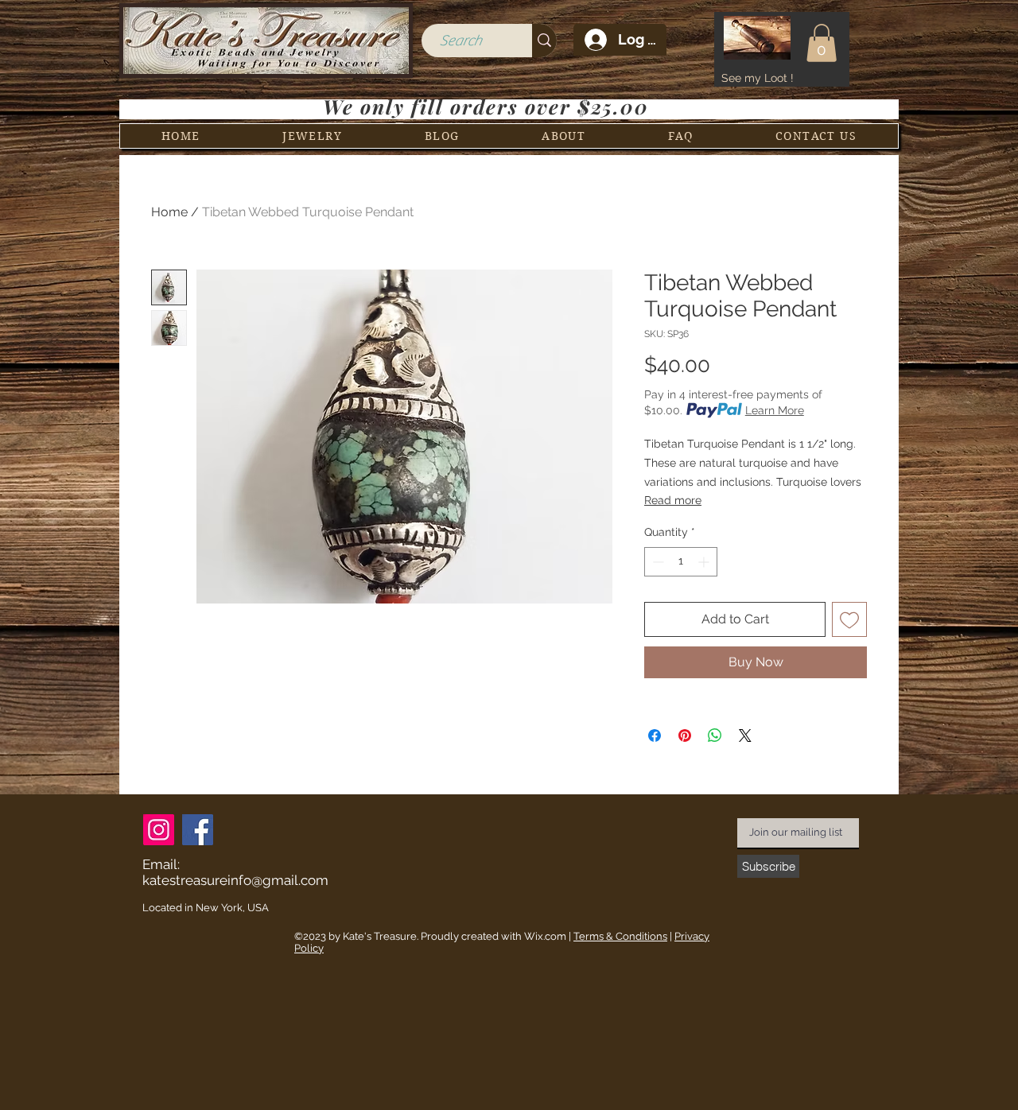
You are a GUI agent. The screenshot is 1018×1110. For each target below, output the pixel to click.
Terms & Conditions (620, 936)
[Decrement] (656, 562)
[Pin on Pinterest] (684, 735)
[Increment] (705, 562)
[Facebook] (197, 829)
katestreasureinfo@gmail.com (235, 880)
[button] (821, 43)
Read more (672, 500)
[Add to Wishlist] (849, 619)
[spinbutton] (680, 562)
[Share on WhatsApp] (715, 735)
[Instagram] (158, 829)
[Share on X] (745, 735)
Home (169, 211)
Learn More (774, 410)
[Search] (544, 40)
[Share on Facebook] (654, 735)
